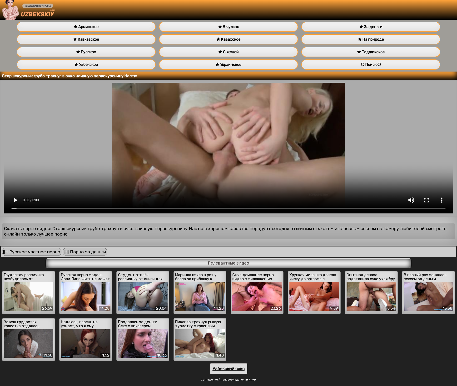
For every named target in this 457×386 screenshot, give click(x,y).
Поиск (371, 64)
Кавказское (88, 39)
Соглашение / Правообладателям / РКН (228, 379)
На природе (373, 39)
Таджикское (373, 52)
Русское (88, 52)
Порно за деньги (87, 252)
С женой (230, 52)
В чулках (230, 26)
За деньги (372, 26)
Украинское (230, 64)
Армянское (88, 26)
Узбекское (88, 64)
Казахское (230, 39)
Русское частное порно (34, 252)
